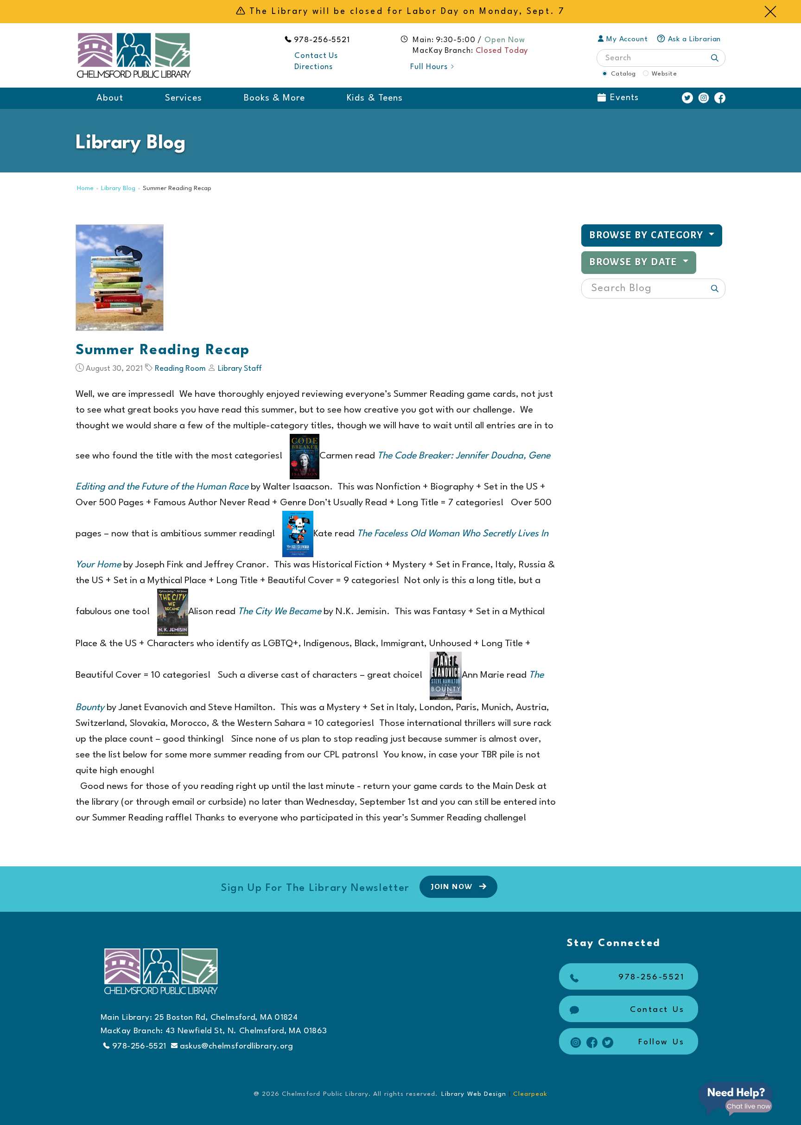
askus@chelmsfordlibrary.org (236, 1046)
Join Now (453, 887)
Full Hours (429, 67)
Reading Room (180, 369)
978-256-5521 (322, 40)
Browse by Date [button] (634, 262)
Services (183, 98)
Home (85, 188)
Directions (313, 67)
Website (664, 73)
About (109, 98)
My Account (627, 39)
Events (624, 98)
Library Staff (240, 369)
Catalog (623, 73)
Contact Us (316, 56)
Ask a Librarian (694, 39)
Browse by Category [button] (647, 235)
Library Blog (118, 188)
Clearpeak (530, 1094)
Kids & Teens (375, 98)
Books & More (274, 98)
